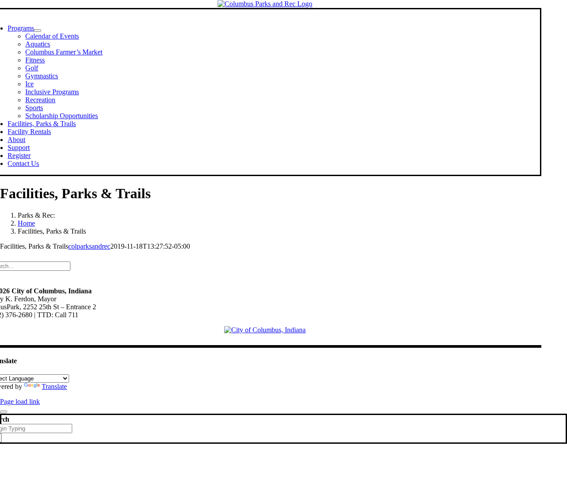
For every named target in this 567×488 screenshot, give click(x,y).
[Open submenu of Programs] (37, 30)
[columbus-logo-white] (265, 330)
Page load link (20, 401)
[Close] (3, 412)
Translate (54, 386)
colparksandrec (89, 246)
